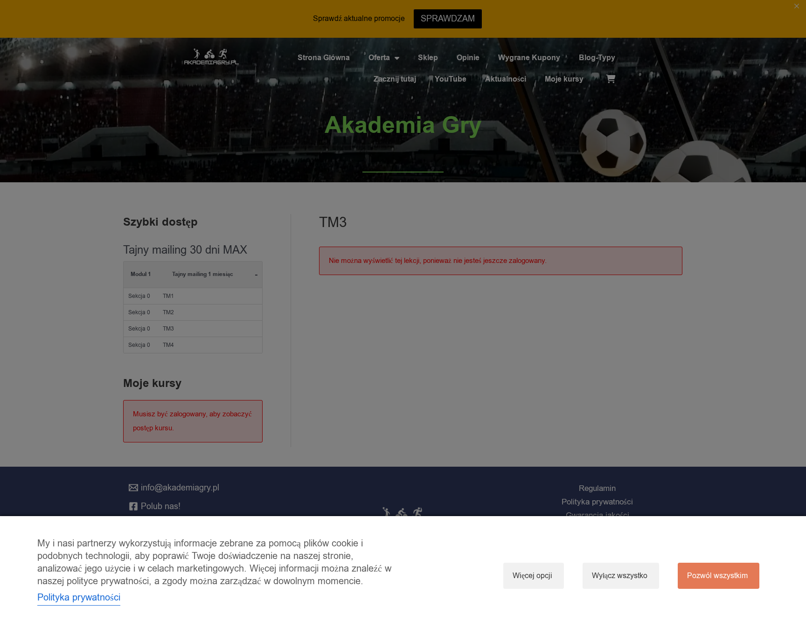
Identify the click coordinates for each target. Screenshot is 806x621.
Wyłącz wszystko (619, 576)
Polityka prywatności (78, 597)
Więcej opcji (532, 576)
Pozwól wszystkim (717, 576)
